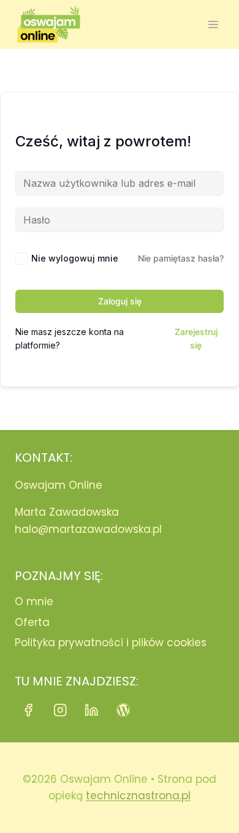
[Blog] (123, 710)
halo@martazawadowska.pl (88, 529)
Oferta (32, 622)
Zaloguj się (120, 301)
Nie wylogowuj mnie (74, 258)
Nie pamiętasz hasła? (181, 258)
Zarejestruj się (196, 338)
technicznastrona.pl (138, 795)
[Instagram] (60, 710)
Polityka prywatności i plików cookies (111, 642)
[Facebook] (28, 710)
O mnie (34, 601)
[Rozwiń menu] (213, 24)
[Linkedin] (91, 710)
